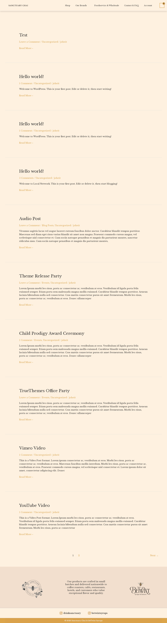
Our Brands (81, 5)
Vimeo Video (32, 448)
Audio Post (30, 218)
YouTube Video (34, 505)
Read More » (26, 48)
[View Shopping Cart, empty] (162, 5)
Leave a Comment (29, 42)
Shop (67, 5)
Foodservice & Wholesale (106, 5)
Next (154, 555)
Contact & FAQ (131, 5)
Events (45, 282)
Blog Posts (48, 225)
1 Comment (25, 83)
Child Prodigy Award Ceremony (51, 333)
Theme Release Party (40, 276)
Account (148, 5)
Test (23, 35)
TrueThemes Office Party (44, 390)
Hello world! (31, 76)
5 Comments (26, 178)
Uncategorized (50, 42)
